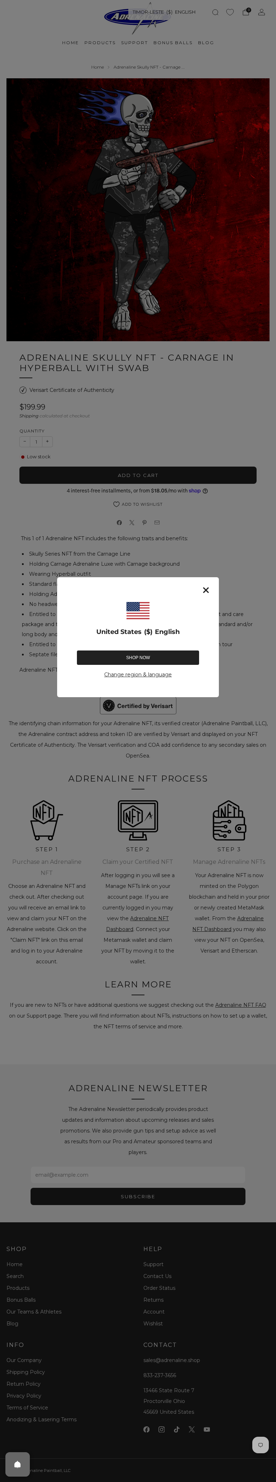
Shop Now (138, 657)
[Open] (17, 1464)
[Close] (206, 590)
